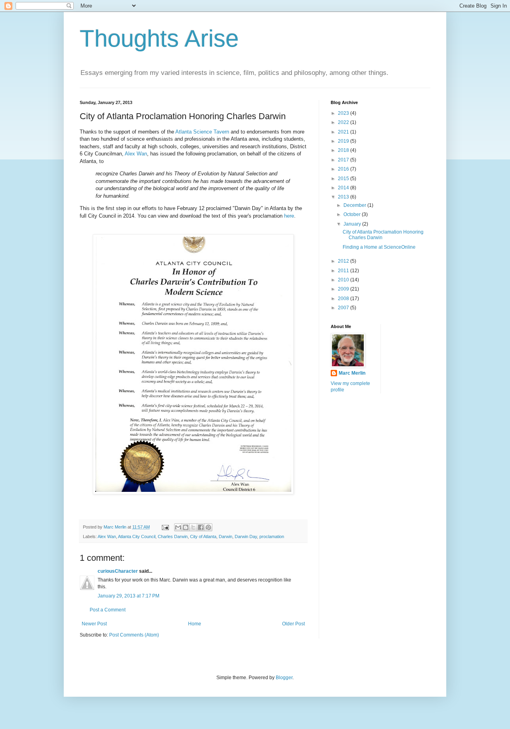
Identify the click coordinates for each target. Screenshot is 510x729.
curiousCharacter (118, 571)
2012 (344, 261)
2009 (344, 289)
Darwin (225, 536)
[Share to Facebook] (201, 527)
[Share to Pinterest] (208, 527)
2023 (344, 113)
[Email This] (178, 527)
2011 (344, 270)
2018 (344, 150)
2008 (344, 298)
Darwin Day (246, 536)
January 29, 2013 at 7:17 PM (128, 596)
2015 (344, 178)
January (352, 224)
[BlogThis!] (186, 527)
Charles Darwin (173, 536)
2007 (344, 307)
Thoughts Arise (159, 38)
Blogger (284, 677)
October (352, 214)
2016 (344, 169)
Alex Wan (136, 154)
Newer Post (94, 624)
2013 (344, 197)
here (289, 216)
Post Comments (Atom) (134, 635)
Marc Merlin (352, 373)
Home (194, 624)
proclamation (271, 536)
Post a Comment (108, 610)
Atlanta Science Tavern (202, 132)
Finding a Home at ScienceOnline (379, 247)
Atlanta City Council (136, 536)
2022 (344, 122)
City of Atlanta (203, 536)
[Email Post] (165, 527)
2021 (344, 132)
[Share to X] (193, 527)
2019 (344, 141)
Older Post (293, 624)
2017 (344, 160)
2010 (344, 280)
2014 (344, 188)
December (355, 205)
